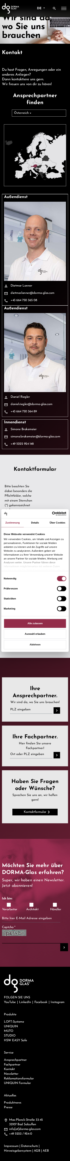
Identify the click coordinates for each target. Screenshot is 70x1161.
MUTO (8, 1031)
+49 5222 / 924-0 (20, 1133)
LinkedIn (25, 1002)
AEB (46, 1150)
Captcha (8, 927)
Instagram (57, 1002)
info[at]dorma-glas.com (25, 1129)
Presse (8, 1107)
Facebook (40, 1002)
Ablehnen (35, 644)
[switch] (61, 588)
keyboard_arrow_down (35, 36)
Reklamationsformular (19, 1078)
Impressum (11, 1146)
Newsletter (11, 1074)
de (39, 8)
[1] (64, 947)
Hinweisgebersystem (17, 1150)
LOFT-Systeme (14, 1021)
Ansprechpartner (15, 1060)
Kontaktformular (35, 812)
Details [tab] (35, 522)
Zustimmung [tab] (12, 522)
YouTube (10, 1002)
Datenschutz (29, 1146)
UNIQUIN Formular (17, 1083)
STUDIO (9, 1035)
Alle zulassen (35, 623)
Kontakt (9, 1069)
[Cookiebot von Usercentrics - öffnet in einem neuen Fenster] (52, 514)
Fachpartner (12, 1064)
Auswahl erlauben (35, 633)
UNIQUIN (11, 1026)
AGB (37, 1150)
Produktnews (12, 1102)
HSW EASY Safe (15, 1040)
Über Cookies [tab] (57, 522)
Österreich (21, 113)
